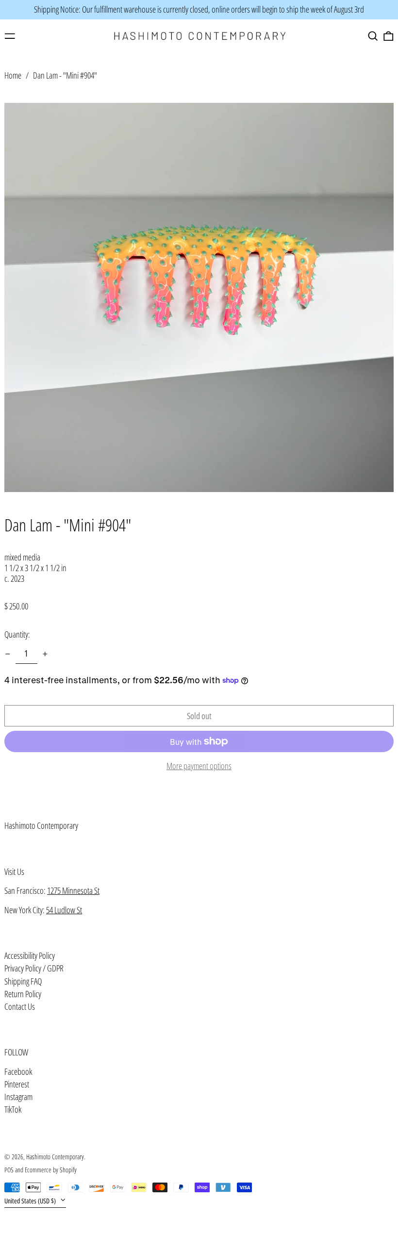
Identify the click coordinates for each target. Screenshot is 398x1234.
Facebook (18, 1072)
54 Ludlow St (64, 910)
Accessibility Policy (29, 955)
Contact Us (19, 1006)
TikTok (12, 1109)
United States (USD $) (30, 1200)
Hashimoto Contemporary (41, 825)
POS (9, 1169)
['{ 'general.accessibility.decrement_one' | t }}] (8, 654)
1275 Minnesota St (73, 890)
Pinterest (16, 1084)
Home (12, 75)
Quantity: (17, 634)
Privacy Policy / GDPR (34, 968)
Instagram (18, 1097)
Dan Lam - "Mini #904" (65, 75)
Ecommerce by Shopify (51, 1169)
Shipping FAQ (23, 981)
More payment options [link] (199, 766)
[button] (373, 36)
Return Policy (22, 994)
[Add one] (45, 654)
